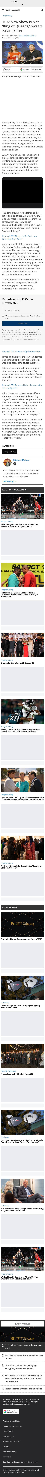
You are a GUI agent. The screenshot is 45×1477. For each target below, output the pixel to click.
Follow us (26, 69)
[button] (2, 10)
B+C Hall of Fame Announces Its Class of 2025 (24, 1357)
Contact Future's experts (12, 1426)
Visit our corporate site (20, 1404)
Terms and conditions (11, 1421)
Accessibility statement (12, 1441)
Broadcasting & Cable (27, 36)
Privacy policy (8, 1431)
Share (8, 69)
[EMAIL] (15, 463)
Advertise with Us (9, 1452)
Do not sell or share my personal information (20, 1462)
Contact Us (7, 1457)
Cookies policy (8, 1436)
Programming (7, 16)
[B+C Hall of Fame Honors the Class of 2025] (22, 1339)
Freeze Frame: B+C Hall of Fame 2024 (23, 1389)
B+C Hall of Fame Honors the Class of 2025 (23, 1347)
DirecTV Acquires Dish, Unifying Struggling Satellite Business (21, 1367)
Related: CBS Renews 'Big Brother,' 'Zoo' (21, 351)
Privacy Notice (33, 332)
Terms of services (30, 330)
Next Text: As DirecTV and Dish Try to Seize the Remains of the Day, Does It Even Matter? (23, 1379)
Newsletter (38, 69)
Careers (6, 1446)
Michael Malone (11, 36)
